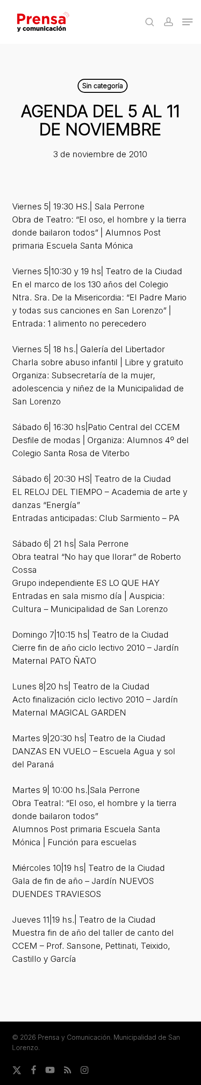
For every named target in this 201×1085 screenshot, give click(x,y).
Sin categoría (102, 86)
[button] (187, 22)
